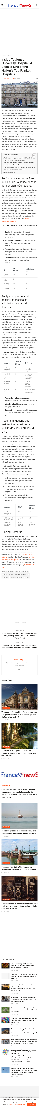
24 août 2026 (5, 719)
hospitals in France (22, 571)
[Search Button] (37, 5)
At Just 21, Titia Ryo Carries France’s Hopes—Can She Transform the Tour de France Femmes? (23, 999)
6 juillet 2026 (5, 872)
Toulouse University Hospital (20, 577)
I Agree (31, 1104)
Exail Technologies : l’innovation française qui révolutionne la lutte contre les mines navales (22, 965)
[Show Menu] (2, 5)
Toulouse (8, 56)
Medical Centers (7, 574)
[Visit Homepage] (19, 5)
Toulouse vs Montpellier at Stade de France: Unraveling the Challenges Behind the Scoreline (19, 753)
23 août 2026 (5, 758)
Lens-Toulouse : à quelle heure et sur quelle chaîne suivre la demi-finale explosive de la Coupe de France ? (19, 905)
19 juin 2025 (19, 78)
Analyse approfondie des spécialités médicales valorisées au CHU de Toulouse (19, 164)
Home (3, 56)
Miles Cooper (9, 78)
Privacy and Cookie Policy (17, 1104)
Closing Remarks (9, 172)
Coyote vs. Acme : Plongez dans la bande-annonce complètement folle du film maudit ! (24, 1010)
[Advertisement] (19, 31)
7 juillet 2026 (5, 836)
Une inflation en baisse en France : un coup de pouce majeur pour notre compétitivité (24, 1020)
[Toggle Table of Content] (33, 155)
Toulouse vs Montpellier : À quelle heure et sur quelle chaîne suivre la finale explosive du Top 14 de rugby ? (19, 714)
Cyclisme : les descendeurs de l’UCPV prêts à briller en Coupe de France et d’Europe (24, 976)
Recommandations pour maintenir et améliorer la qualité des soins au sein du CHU (19, 168)
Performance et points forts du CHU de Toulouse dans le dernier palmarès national (19, 159)
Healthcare (9, 571)
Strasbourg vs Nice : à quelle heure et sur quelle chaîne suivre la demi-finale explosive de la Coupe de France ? (24, 1041)
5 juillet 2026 (5, 911)
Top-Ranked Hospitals (22, 574)
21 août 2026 (5, 799)
